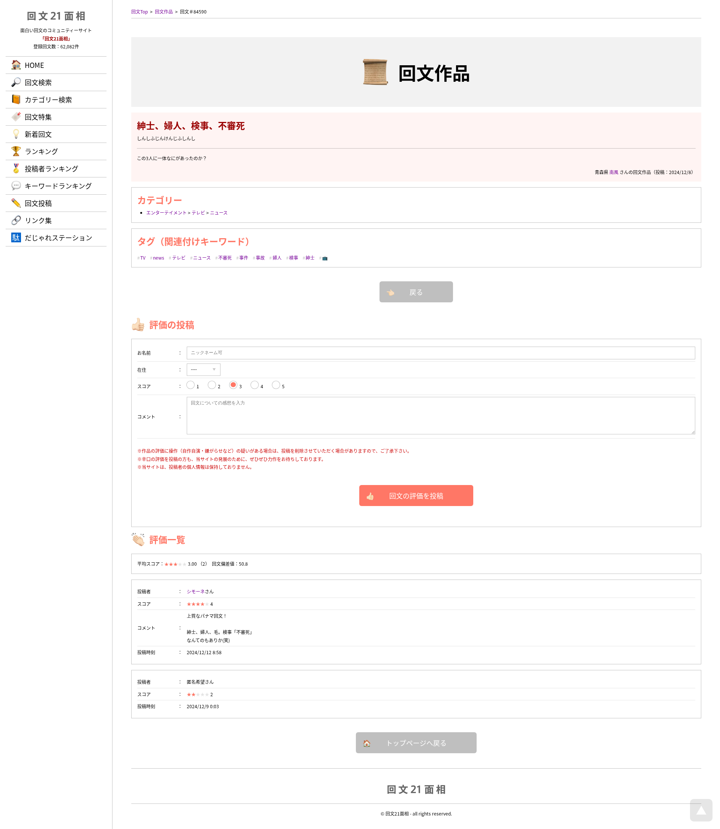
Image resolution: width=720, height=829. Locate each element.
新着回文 (38, 134)
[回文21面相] (416, 788)
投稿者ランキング (51, 168)
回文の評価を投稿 (416, 495)
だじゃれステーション (58, 237)
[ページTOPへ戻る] (701, 819)
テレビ (198, 212)
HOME (34, 65)
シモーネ (196, 591)
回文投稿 (38, 203)
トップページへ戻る (416, 743)
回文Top (139, 11)
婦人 (277, 257)
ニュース (219, 212)
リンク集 (38, 220)
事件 (243, 257)
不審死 (225, 257)
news (158, 257)
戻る (416, 292)
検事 (293, 257)
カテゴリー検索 (48, 99)
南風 (613, 172)
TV (143, 257)
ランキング (41, 151)
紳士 (310, 257)
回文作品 (164, 11)
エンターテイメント (166, 212)
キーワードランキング (58, 186)
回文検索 (38, 82)
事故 (260, 257)
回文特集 (38, 117)
